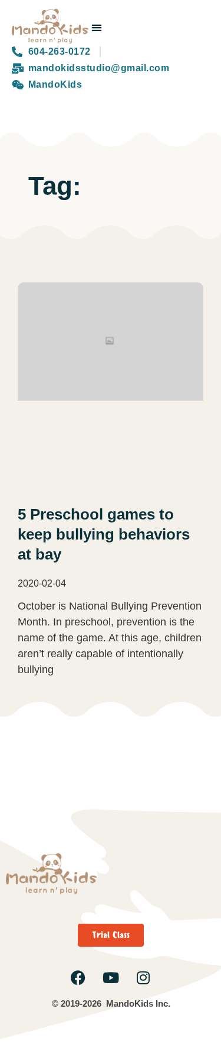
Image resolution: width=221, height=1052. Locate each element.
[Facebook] (78, 977)
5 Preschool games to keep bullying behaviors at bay (104, 534)
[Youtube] (110, 977)
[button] (97, 27)
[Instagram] (143, 977)
